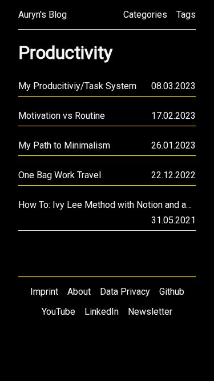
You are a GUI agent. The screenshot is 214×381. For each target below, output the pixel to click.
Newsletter (150, 311)
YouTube (58, 311)
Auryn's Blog (42, 14)
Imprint (44, 291)
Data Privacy (125, 291)
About (79, 291)
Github (171, 291)
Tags (186, 14)
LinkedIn (101, 311)
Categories (145, 14)
